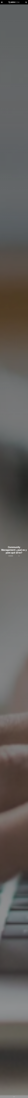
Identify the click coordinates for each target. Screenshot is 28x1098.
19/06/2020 (10, 556)
